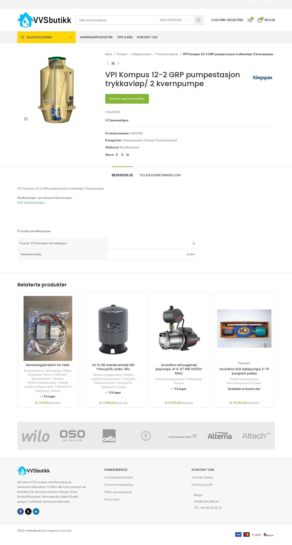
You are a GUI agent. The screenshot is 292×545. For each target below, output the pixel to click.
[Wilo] (35, 436)
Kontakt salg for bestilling (127, 98)
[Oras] (109, 436)
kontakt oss (203, 469)
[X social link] (122, 155)
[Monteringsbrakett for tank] (48, 328)
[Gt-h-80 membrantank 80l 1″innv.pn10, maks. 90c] (113, 328)
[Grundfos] (182, 436)
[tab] (122, 173)
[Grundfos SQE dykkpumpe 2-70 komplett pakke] (244, 328)
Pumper (122, 54)
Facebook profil (202, 484)
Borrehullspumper (238, 383)
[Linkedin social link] (127, 155)
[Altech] (256, 436)
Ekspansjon (35, 374)
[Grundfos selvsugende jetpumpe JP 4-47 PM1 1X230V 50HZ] (179, 328)
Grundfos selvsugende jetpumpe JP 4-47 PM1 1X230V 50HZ (179, 369)
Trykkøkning (193, 379)
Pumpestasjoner (167, 54)
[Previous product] (107, 63)
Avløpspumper (142, 54)
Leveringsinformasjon (118, 477)
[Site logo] (44, 19)
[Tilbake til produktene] (113, 63)
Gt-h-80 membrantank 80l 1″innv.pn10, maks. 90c (113, 367)
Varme (47, 374)
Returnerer (112, 499)
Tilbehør (58, 378)
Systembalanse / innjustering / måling (47, 370)
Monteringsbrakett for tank (47, 365)
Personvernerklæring (118, 484)
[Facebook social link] (117, 155)
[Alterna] (219, 436)
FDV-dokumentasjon (31, 202)
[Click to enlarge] (26, 118)
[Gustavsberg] (146, 436)
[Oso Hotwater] (72, 436)
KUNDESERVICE (116, 469)
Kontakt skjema (202, 477)
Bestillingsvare (129, 147)
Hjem (108, 54)
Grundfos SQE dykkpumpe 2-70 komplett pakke (244, 371)
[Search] (199, 20)
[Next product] (118, 63)
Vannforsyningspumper (41, 382)
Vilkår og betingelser (118, 492)
